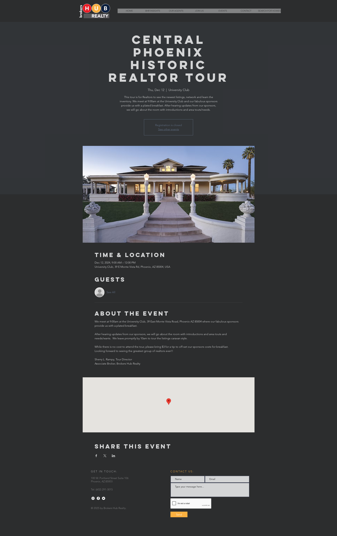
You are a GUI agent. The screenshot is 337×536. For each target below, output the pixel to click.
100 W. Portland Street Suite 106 (109, 478)
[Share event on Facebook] (96, 455)
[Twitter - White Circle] (103, 498)
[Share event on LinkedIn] (113, 455)
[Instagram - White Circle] (93, 498)
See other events (168, 129)
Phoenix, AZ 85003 (102, 481)
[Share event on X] (105, 455)
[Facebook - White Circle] (98, 498)
